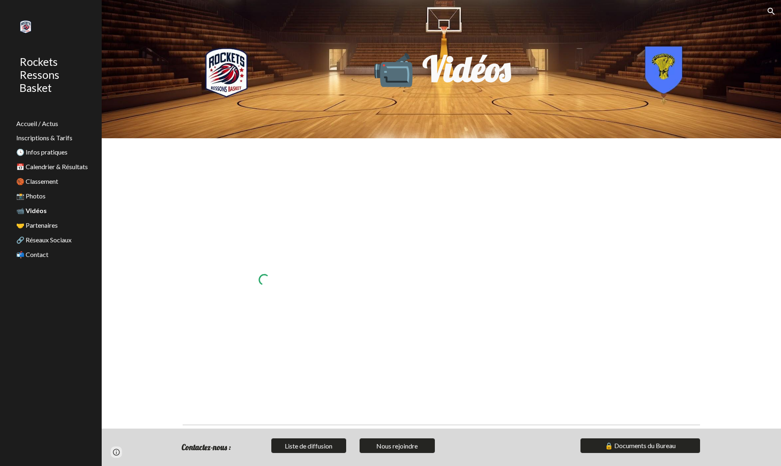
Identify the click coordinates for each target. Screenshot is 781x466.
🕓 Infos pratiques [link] (42, 152)
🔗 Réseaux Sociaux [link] (44, 240)
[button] (771, 11)
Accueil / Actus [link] (37, 123)
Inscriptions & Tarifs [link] (44, 138)
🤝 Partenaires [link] (37, 225)
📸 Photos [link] (31, 196)
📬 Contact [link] (32, 254)
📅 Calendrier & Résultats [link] (52, 166)
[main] (441, 69)
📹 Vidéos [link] (31, 210)
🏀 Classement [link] (37, 181)
